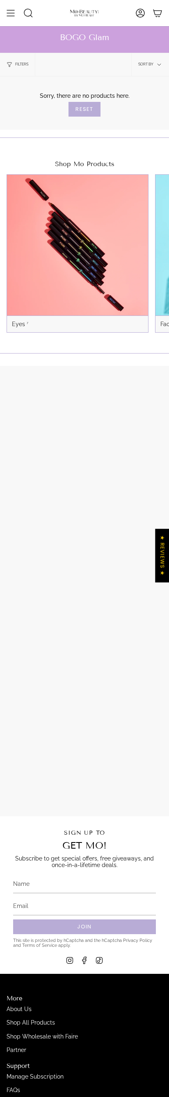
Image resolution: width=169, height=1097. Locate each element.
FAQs (13, 1090)
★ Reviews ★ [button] (162, 555)
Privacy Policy (137, 940)
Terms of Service (39, 945)
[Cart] (157, 13)
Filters (21, 64)
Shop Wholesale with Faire (42, 1036)
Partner (16, 1050)
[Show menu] (10, 13)
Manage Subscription (35, 1076)
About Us (19, 1009)
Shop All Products (31, 1022)
